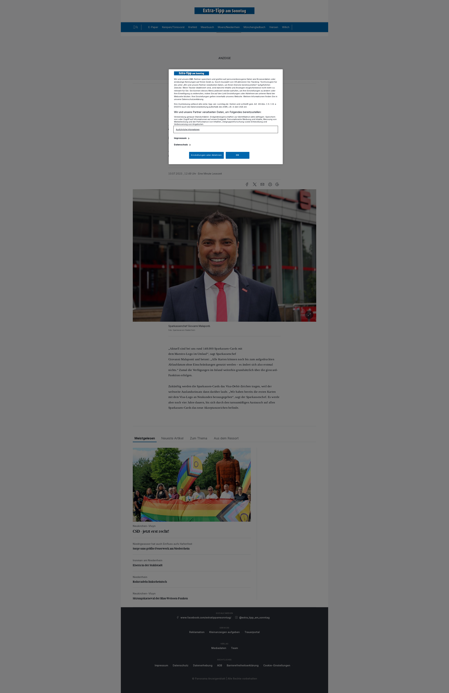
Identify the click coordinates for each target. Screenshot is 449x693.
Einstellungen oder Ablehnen (206, 155)
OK (237, 155)
